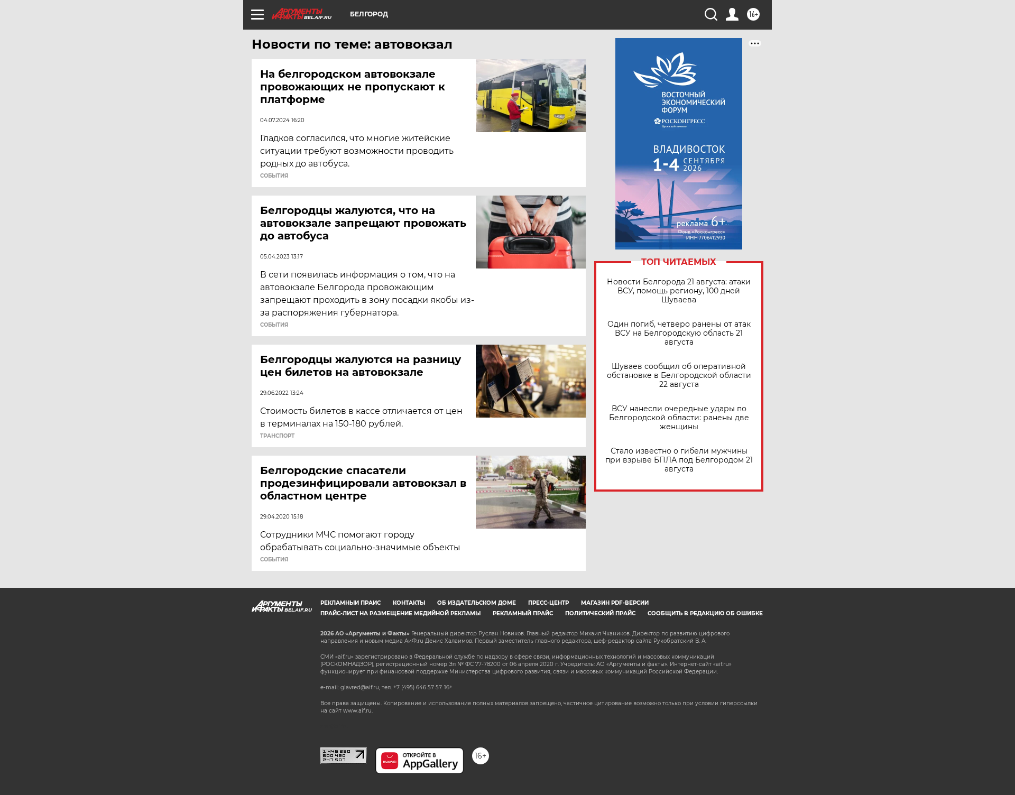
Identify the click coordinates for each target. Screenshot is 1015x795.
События (274, 176)
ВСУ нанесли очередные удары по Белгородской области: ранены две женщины (679, 417)
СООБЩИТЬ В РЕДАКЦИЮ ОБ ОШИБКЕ (705, 613)
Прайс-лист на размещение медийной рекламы (400, 613)
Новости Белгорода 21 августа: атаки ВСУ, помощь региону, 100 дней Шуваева (679, 291)
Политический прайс (600, 613)
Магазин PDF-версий (615, 602)
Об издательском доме (476, 602)
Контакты (409, 602)
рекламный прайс (523, 613)
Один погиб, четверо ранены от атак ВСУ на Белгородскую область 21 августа (679, 333)
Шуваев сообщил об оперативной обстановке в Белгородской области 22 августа (679, 375)
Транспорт (277, 436)
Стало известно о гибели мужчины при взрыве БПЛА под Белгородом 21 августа (679, 460)
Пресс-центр (548, 602)
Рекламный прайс (350, 602)
